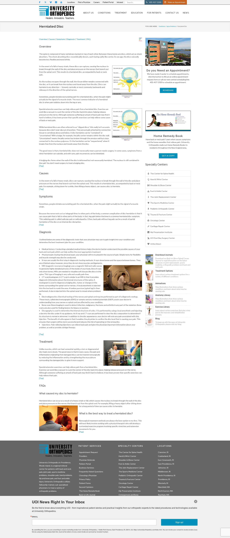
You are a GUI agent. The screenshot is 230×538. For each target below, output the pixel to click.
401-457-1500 (155, 2)
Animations (160, 283)
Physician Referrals (87, 460)
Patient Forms (85, 483)
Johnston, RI (163, 468)
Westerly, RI (163, 483)
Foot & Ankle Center (158, 191)
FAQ (89, 39)
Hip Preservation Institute (161, 232)
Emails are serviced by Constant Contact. (94, 532)
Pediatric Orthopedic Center (162, 209)
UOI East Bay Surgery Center (162, 238)
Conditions (162, 26)
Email (35, 517)
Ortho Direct (155, 244)
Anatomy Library (162, 295)
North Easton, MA (165, 491)
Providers (83, 456)
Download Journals (164, 255)
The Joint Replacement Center (163, 197)
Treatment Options (164, 271)
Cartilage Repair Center (160, 226)
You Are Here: (151, 26)
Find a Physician (84, 2)
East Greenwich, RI (166, 460)
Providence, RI (164, 479)
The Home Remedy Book (89, 491)
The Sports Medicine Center (162, 203)
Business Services (86, 468)
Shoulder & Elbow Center (160, 185)
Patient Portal (85, 464)
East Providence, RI (166, 464)
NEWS (186, 13)
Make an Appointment (176, 2)
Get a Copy (168, 155)
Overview (43, 39)
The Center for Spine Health (162, 173)
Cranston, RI (163, 452)
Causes (52, 39)
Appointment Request (88, 452)
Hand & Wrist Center (159, 179)
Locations (71, 2)
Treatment (80, 39)
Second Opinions (86, 487)
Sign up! (179, 522)
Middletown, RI (164, 471)
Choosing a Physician (88, 475)
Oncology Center (157, 220)
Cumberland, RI (164, 456)
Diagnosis (71, 39)
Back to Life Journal (87, 495)
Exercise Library (162, 307)
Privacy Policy (84, 479)
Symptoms (60, 39)
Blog (157, 319)
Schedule (168, 90)
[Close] (195, 501)
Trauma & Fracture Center (161, 214)
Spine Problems (171, 26)
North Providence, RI (166, 475)
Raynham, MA (163, 495)
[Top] (41, 166)
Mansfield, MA (164, 487)
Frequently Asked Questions (91, 471)
